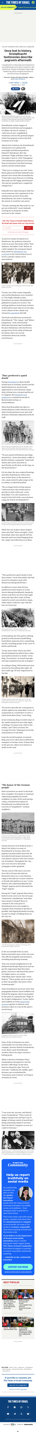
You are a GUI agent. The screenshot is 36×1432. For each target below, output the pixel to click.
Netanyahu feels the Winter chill (10, 1328)
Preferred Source (19, 79)
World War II (27, 1369)
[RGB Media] (14, 1424)
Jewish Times (13, 1367)
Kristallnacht (13, 382)
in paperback (14, 313)
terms (26, 232)
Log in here (23, 1389)
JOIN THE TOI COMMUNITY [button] (18, 1385)
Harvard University (17, 1369)
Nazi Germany (7, 1369)
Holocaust (21, 1367)
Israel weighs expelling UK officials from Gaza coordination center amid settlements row (25, 1332)
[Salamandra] (28, 1424)
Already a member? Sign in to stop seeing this (18, 1272)
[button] (33, 2)
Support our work (18, 1266)
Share (17, 88)
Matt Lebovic (14, 82)
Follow (25, 82)
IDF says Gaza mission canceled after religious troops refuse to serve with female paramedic (10, 1304)
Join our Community (7, 7)
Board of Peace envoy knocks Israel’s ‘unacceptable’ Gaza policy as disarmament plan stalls (25, 1304)
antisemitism (6, 1371)
